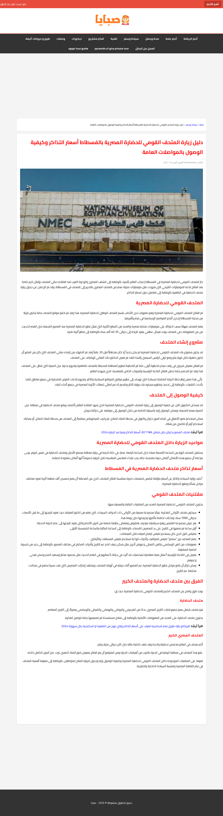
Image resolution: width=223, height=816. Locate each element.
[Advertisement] (111, 79)
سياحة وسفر (131, 38)
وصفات (60, 38)
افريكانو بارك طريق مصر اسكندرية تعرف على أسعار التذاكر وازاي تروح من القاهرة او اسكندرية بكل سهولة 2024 (125, 626)
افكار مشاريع (96, 38)
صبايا (202, 125)
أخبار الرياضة (190, 38)
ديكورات (77, 38)
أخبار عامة (171, 38)
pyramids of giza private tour (112, 48)
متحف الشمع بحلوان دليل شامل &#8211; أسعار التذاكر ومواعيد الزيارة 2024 (145, 432)
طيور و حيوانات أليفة (37, 38)
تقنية (114, 38)
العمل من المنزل (145, 48)
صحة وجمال (152, 38)
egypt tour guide (78, 48)
